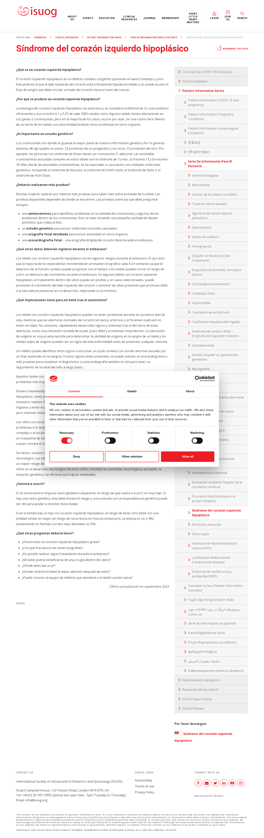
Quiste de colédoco (205, 237)
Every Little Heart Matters (193, 18)
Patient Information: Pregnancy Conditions (211, 116)
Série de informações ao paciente (212, 623)
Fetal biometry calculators (201, 680)
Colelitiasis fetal (203, 293)
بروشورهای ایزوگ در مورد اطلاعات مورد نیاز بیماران (214, 611)
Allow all (187, 456)
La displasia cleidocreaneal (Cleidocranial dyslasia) (211, 559)
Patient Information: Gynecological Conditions (213, 130)
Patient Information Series (104, 37)
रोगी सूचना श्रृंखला (198, 152)
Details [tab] (132, 391)
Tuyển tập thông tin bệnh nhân (211, 600)
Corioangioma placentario (211, 284)
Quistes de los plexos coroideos (215, 194)
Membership (170, 18)
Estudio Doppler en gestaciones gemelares (215, 357)
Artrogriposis (201, 246)
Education (107, 18)
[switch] (110, 442)
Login (214, 18)
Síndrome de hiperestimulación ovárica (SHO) (214, 545)
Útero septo (200, 534)
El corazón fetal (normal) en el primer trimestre (213, 498)
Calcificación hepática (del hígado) (216, 322)
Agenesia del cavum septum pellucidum (212, 215)
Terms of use (144, 786)
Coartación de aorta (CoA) (210, 312)
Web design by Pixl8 (208, 795)
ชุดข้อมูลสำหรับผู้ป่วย (202, 652)
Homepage (40, 37)
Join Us (228, 18)
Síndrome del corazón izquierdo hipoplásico (216, 512)
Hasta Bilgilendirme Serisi (206, 633)
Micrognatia (200, 369)
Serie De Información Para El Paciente (153, 37)
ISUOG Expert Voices (197, 699)
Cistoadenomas (203, 345)
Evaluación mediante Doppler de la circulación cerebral (217, 484)
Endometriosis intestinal (209, 473)
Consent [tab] (74, 391)
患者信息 (194, 142)
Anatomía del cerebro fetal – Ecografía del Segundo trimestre (215, 333)
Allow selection (132, 456)
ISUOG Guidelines (195, 81)
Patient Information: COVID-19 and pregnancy (213, 102)
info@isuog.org (36, 800)
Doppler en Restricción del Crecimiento (211, 258)
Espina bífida (201, 303)
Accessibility (143, 780)
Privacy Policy (144, 792)
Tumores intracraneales (209, 204)
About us (72, 18)
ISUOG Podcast (193, 708)
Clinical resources (129, 18)
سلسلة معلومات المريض (204, 661)
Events (88, 18)
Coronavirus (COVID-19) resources (207, 72)
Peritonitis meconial (206, 524)
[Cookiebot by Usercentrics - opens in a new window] (198, 378)
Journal (150, 18)
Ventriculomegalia (205, 175)
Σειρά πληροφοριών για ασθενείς (212, 642)
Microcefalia (200, 185)
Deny (76, 456)
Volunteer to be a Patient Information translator (215, 588)
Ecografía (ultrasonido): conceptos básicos (216, 272)
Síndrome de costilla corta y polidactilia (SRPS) (212, 573)
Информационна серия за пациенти (215, 671)
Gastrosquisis (202, 227)
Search (242, 18)
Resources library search (200, 689)
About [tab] (190, 391)
